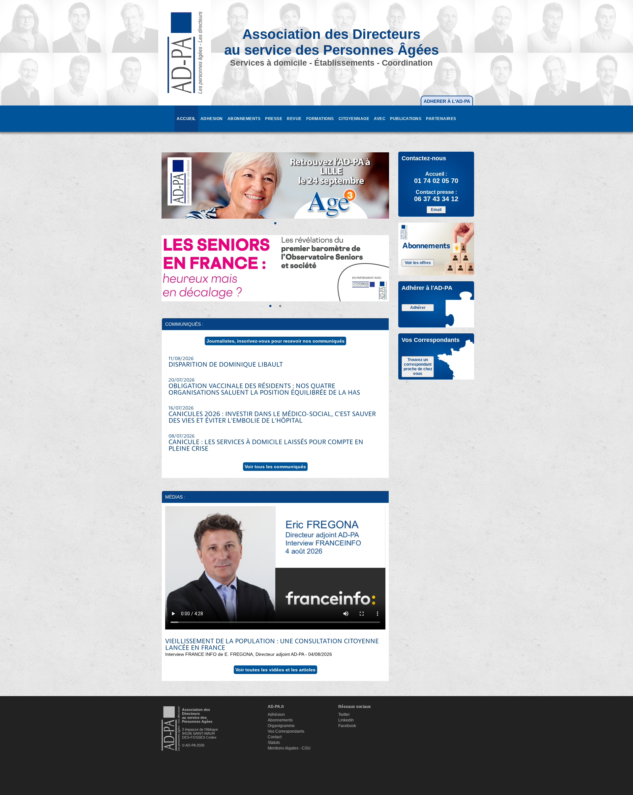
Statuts (274, 742)
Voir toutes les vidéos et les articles (275, 669)
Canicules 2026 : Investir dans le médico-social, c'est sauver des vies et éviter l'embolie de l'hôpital (272, 415)
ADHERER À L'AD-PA (447, 101)
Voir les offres (418, 262)
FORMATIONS (320, 118)
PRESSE (273, 118)
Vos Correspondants (286, 731)
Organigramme (281, 725)
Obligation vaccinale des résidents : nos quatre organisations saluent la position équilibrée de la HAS (264, 387)
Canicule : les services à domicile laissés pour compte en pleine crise (265, 443)
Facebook (347, 725)
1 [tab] (275, 223)
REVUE (294, 118)
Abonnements (280, 720)
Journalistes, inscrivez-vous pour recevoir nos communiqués (275, 341)
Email (436, 209)
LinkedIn (346, 720)
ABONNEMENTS (244, 118)
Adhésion (276, 714)
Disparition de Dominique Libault (225, 362)
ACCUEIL (186, 118)
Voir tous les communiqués (275, 466)
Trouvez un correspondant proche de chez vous (418, 366)
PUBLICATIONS (405, 118)
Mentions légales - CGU (289, 748)
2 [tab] (280, 306)
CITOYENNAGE (354, 118)
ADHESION (211, 118)
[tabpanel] (275, 185)
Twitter (344, 714)
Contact (275, 737)
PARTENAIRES (441, 118)
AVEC (379, 118)
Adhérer (418, 307)
